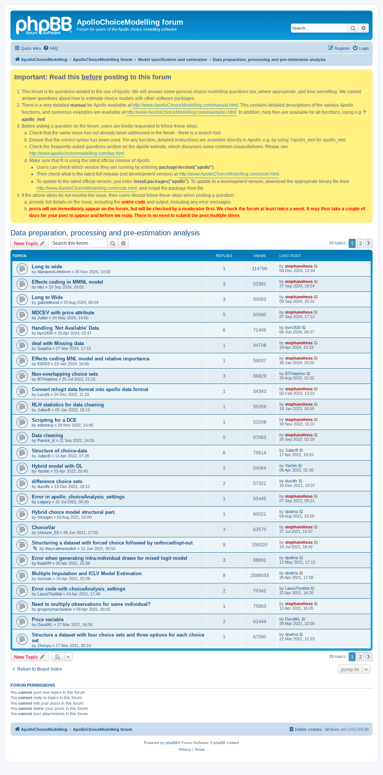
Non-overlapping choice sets (65, 374)
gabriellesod (48, 302)
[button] (369, 243)
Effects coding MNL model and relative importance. (91, 358)
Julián (42, 317)
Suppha (44, 348)
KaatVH (44, 563)
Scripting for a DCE (54, 420)
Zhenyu (44, 645)
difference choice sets (57, 481)
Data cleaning (47, 435)
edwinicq (45, 425)
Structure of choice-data (59, 451)
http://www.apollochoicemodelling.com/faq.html (76, 153)
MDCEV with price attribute (63, 312)
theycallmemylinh (60, 548)
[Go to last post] (316, 266)
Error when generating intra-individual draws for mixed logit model (109, 558)
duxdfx (43, 486)
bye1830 (45, 333)
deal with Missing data (58, 343)
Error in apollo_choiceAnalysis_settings (78, 497)
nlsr (40, 287)
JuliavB (43, 410)
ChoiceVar (43, 527)
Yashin (43, 471)
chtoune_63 (48, 532)
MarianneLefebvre (53, 271)
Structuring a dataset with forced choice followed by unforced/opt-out (112, 543)
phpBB (172, 743)
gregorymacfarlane (54, 609)
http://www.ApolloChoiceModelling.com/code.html (229, 174)
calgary (44, 502)
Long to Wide (47, 297)
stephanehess (299, 266)
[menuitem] (50, 48)
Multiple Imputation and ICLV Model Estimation (87, 573)
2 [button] (360, 243)
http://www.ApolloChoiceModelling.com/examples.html (181, 112)
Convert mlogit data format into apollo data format (90, 389)
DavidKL (45, 624)
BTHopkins (47, 379)
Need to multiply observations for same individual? (91, 604)
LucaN (43, 394)
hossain (44, 578)
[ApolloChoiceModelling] (44, 24)
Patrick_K (46, 440)
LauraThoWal (49, 594)
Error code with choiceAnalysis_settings (78, 589)
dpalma (291, 511)
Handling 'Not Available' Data (65, 328)
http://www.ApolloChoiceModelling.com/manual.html (185, 105)
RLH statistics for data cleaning (68, 405)
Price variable (48, 619)
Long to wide (47, 266)
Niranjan (44, 517)
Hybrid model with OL (57, 466)
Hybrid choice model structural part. (74, 512)
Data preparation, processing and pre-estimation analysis (105, 233)
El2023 (43, 363)
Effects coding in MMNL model (67, 282)
